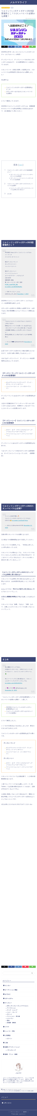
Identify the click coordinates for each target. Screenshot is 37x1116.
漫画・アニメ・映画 (11, 1054)
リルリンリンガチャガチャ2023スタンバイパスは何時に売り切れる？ (22, 188)
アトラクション (11, 1008)
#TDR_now (8, 284)
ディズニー (8, 1003)
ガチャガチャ (9, 998)
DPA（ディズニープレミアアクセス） (18, 1006)
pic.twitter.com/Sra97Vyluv (20, 520)
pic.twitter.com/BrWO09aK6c (13, 286)
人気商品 (7, 1035)
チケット (9, 1014)
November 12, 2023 (11, 690)
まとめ (9, 194)
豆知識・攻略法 (11, 1022)
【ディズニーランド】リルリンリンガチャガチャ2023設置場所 (21, 175)
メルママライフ (18, 2)
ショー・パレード (12, 1012)
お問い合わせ (7, 1103)
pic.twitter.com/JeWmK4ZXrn (13, 683)
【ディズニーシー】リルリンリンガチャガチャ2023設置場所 (21, 178)
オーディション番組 (11, 990)
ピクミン (9, 1038)
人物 (6, 1042)
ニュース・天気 (10, 1031)
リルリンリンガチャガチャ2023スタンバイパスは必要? (20, 184)
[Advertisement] (18, 138)
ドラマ (7, 1026)
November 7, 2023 (22, 294)
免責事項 (25, 1111)
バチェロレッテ (11, 1050)
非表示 (21, 165)
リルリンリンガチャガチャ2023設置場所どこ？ (20, 171)
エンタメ (7, 985)
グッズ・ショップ (5, 7)
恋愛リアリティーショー (12, 1047)
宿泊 (8, 1020)
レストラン (10, 1018)
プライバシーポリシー (15, 1111)
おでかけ (7, 994)
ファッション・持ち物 (13, 1016)
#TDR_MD (15, 284)
